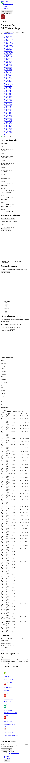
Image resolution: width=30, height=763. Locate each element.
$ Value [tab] (3, 230)
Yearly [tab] (8, 228)
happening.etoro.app (14, 753)
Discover (6, 6)
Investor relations (8, 33)
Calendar (6, 8)
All (1, 669)
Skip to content (4, 1)
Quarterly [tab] (3, 228)
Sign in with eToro (7, 13)
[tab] (5, 219)
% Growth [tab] (8, 230)
